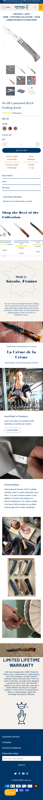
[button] (21, 176)
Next (27, 14)
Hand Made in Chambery (16, 416)
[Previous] (4, 43)
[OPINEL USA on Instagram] (27, 773)
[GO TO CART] (41, 7)
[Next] (38, 43)
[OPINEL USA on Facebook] (19, 773)
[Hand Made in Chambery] (21, 389)
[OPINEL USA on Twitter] (15, 773)
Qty (3, 139)
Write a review (26, 201)
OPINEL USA (23, 780)
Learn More (11, 430)
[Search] (36, 7)
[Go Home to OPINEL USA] (21, 7)
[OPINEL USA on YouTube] (23, 773)
